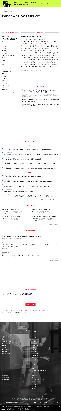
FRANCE (34, 384)
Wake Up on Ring (7, 71)
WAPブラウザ (6, 83)
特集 (3, 337)
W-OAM (4, 48)
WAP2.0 (4, 78)
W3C (3, 57)
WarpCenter (5, 85)
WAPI (3, 80)
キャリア (34, 364)
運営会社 (46, 403)
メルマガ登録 (30, 304)
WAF (3, 64)
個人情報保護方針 (7, 403)
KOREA (33, 388)
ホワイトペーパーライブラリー (49, 199)
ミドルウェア (35, 355)
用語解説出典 (25, 70)
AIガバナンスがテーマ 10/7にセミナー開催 (24, 2)
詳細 (27, 409)
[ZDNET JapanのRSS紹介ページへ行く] (35, 331)
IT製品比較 (4, 351)
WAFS (4, 67)
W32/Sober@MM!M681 (8, 55)
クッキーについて (26, 403)
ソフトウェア (35, 347)
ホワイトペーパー (6, 343)
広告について (37, 403)
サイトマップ (54, 403)
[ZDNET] (7, 3)
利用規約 (17, 403)
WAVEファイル (6, 90)
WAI (3, 69)
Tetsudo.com (5, 379)
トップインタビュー (7, 341)
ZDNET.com (35, 377)
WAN (3, 74)
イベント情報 (5, 349)
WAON (4, 76)
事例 (3, 339)
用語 (11, 11)
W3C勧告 (4, 60)
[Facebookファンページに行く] (26, 331)
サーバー (34, 349)
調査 (33, 368)
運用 (33, 357)
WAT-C (4, 87)
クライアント (35, 343)
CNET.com (34, 375)
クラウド (34, 341)
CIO (33, 339)
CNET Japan (17, 312)
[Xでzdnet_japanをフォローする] (30, 331)
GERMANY (34, 386)
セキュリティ (35, 345)
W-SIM (4, 51)
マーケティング (35, 360)
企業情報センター (6, 345)
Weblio (40, 70)
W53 (3, 62)
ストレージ (34, 351)
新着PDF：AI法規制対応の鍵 (20, 4)
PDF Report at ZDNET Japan (39, 370)
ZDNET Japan (5, 11)
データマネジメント (37, 362)
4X (2, 373)
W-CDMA (4, 46)
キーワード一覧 (6, 353)
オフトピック (35, 366)
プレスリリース (6, 347)
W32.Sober (5, 53)
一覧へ (13, 92)
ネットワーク (35, 353)
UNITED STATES (36, 382)
